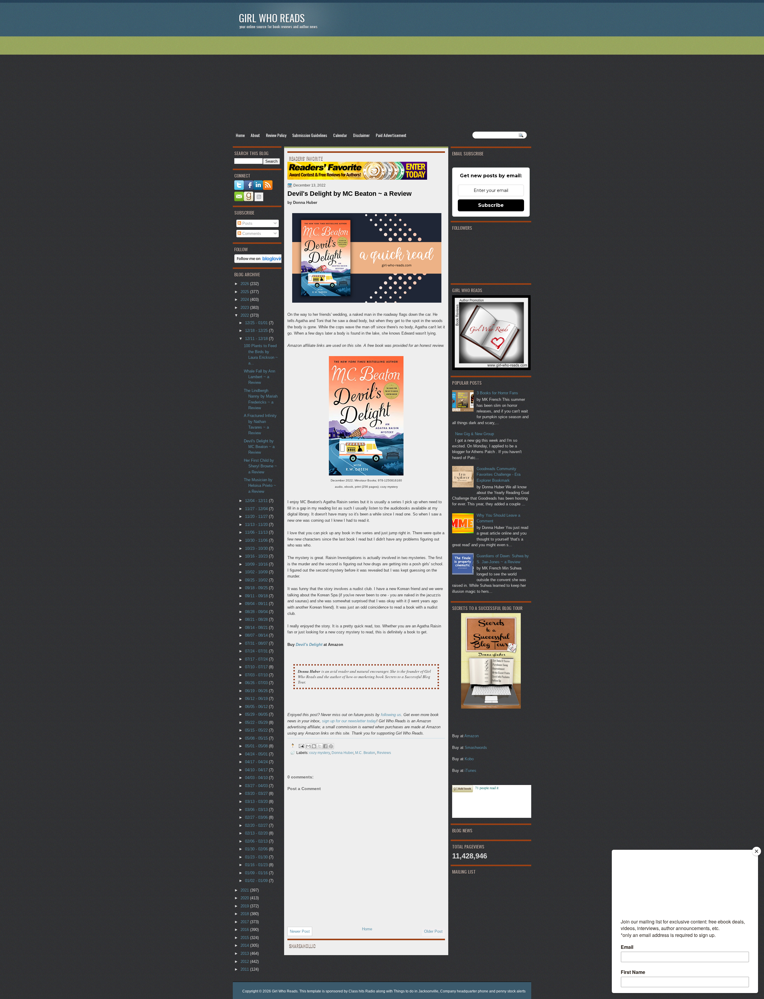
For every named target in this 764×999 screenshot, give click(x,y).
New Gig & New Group (474, 434)
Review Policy (276, 135)
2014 (245, 945)
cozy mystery (319, 753)
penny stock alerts (511, 991)
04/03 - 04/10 (257, 777)
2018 (245, 914)
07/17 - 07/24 (257, 659)
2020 (245, 898)
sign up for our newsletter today (349, 721)
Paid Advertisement (391, 135)
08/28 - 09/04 (257, 611)
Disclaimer (361, 135)
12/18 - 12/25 (257, 330)
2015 (245, 937)
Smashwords (476, 747)
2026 (245, 283)
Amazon (471, 736)
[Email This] (308, 746)
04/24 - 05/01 (257, 754)
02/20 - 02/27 (257, 825)
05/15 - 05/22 (257, 730)
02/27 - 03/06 (257, 817)
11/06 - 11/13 (257, 532)
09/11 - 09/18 (257, 596)
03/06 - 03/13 (257, 809)
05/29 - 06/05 (257, 714)
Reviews (384, 753)
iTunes (470, 770)
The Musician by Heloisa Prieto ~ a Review (260, 486)
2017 (245, 922)
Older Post (433, 931)
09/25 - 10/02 (257, 580)
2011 (245, 969)
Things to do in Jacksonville (416, 991)
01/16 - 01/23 (257, 865)
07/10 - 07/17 (257, 667)
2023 (245, 307)
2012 (245, 961)
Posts (246, 223)
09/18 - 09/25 (257, 588)
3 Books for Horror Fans (497, 393)
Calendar (340, 135)
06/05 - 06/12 (257, 706)
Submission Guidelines (309, 135)
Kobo (469, 759)
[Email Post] (301, 745)
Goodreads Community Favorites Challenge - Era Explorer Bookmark (498, 475)
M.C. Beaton (365, 753)
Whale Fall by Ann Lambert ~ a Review (259, 377)
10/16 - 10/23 (257, 556)
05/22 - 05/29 (257, 722)
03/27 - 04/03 (257, 786)
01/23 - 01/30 (257, 857)
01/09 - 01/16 (257, 873)
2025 (245, 292)
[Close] (756, 851)
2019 (245, 906)
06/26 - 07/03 (257, 683)
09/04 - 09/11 (257, 603)
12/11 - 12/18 (257, 338)
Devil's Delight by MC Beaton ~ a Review (259, 447)
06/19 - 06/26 (257, 691)
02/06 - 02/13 (257, 841)
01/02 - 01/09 (257, 880)
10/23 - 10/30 (257, 548)
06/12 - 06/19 (257, 698)
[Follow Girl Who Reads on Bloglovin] (260, 261)
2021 (245, 890)
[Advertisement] (382, 84)
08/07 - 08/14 (257, 635)
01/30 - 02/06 (257, 849)
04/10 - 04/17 (257, 770)
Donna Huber (342, 753)
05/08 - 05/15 (257, 738)
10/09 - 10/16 (257, 564)
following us (391, 714)
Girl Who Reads (272, 17)
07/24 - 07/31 (257, 651)
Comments (251, 233)
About (255, 135)
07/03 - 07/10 (257, 675)
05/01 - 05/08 (257, 746)
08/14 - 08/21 (257, 627)
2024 (245, 299)
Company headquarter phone (464, 991)
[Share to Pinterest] (331, 746)
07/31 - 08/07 (257, 643)
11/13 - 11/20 (257, 524)
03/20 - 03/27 (257, 793)
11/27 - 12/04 (257, 509)
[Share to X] (320, 746)
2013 (245, 953)
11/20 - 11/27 (257, 516)
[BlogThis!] (314, 746)
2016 (245, 929)
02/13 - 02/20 (257, 833)
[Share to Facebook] (325, 746)
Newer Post (300, 931)
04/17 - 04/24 (257, 762)
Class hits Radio (362, 991)
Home (240, 135)
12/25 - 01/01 (257, 323)
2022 (245, 315)
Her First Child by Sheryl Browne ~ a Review (260, 466)
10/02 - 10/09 (257, 572)
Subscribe (491, 205)
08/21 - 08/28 (257, 619)
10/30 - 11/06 (257, 540)
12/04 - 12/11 (257, 500)
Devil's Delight (309, 644)
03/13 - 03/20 (257, 801)
